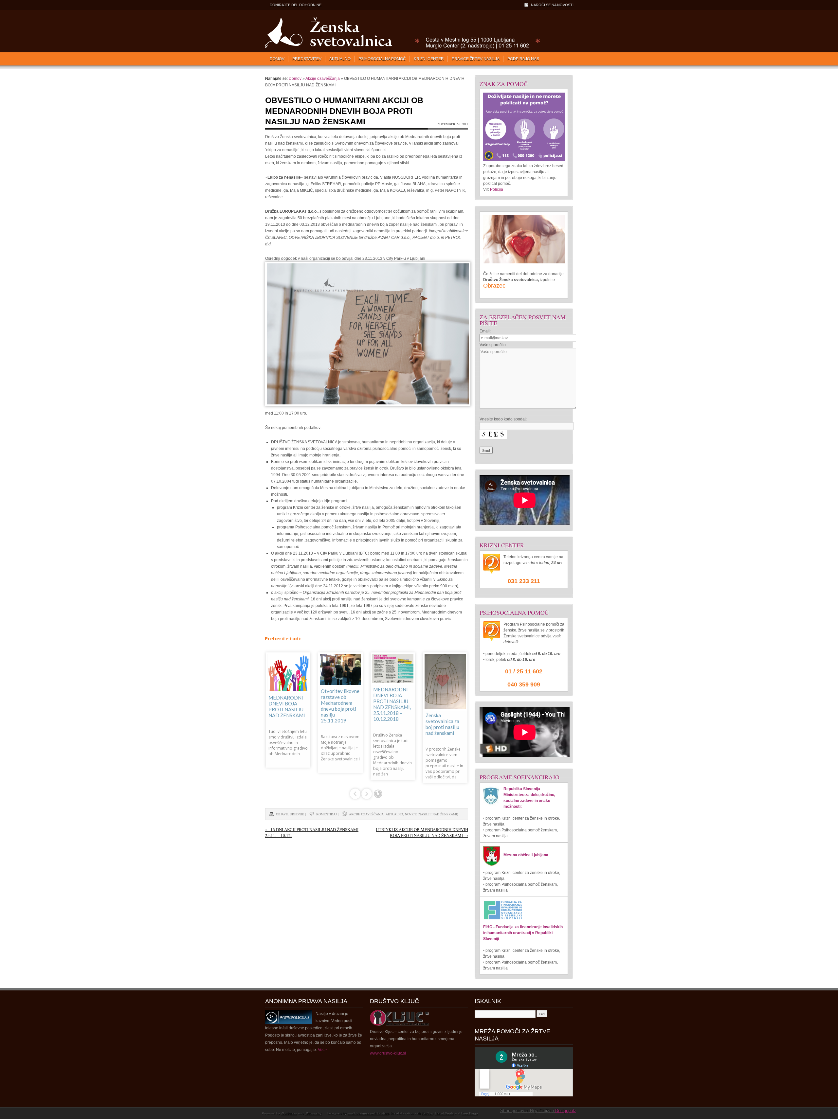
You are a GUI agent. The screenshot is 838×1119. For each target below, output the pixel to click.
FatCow (427, 1113)
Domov (277, 59)
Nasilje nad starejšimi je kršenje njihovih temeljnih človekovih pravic (392, 699)
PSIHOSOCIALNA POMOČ (382, 59)
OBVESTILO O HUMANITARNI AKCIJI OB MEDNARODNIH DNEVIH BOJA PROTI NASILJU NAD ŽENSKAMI (344, 111)
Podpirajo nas (523, 59)
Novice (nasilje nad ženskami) (431, 814)
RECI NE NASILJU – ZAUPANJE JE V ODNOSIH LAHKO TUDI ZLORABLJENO (445, 701)
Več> (322, 1049)
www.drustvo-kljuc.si (388, 1053)
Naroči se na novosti (552, 5)
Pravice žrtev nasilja (476, 59)
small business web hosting (368, 1113)
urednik (297, 814)
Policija (496, 189)
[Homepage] (401, 47)
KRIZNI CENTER (429, 59)
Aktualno (340, 59)
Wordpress (289, 1113)
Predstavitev (306, 59)
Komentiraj (326, 814)
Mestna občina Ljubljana (525, 855)
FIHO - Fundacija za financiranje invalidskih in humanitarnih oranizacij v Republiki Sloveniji (523, 933)
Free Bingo (469, 1113)
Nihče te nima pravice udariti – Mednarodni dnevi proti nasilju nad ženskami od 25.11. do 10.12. (340, 701)
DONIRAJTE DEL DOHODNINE (295, 5)
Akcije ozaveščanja (322, 78)
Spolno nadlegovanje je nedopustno (285, 693)
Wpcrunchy (313, 1113)
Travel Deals (444, 1113)
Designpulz (565, 1110)
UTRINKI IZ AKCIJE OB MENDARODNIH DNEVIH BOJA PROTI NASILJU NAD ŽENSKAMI (422, 832)
